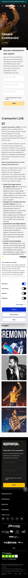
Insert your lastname (11, 84)
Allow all (14, 309)
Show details (19, 304)
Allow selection (14, 314)
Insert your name (10, 77)
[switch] (24, 288)
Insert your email (10, 91)
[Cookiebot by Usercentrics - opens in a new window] (19, 257)
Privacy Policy (20, 574)
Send (14, 485)
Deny (14, 319)
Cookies (24, 573)
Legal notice (15, 574)
